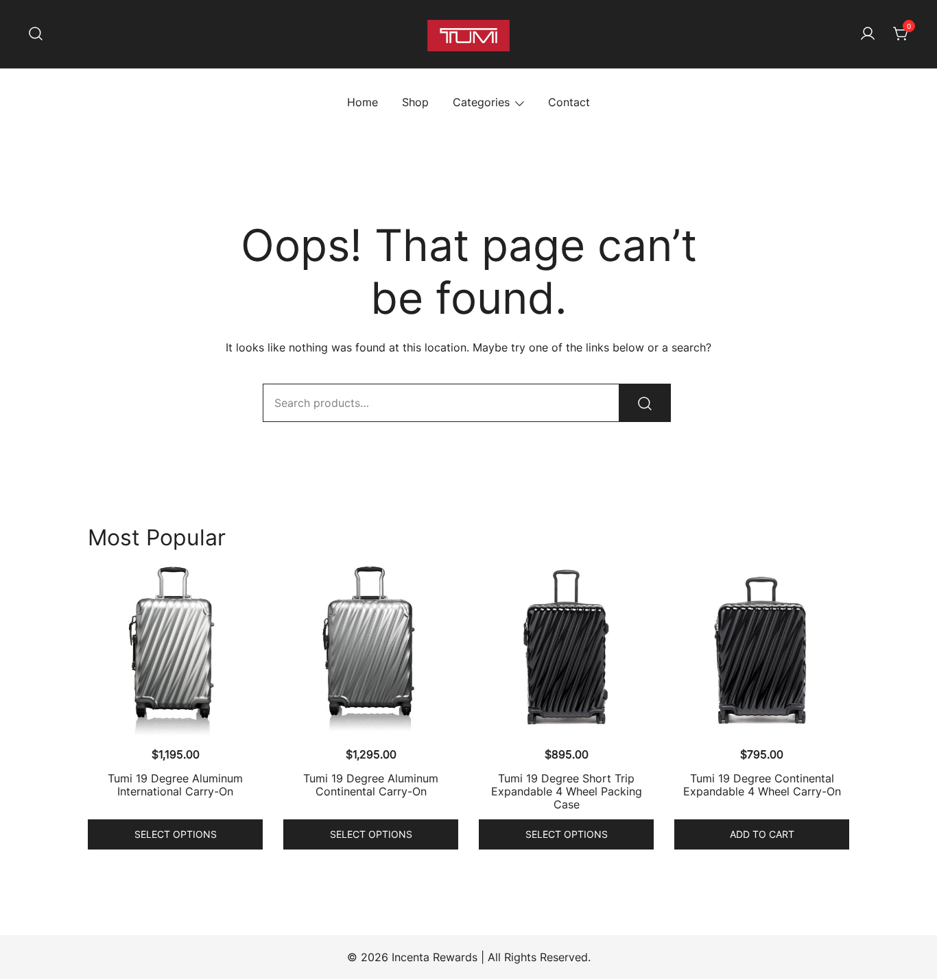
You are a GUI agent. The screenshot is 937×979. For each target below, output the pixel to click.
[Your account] (867, 34)
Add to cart (762, 834)
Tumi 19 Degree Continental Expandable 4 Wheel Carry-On (762, 784)
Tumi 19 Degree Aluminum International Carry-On (175, 784)
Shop (415, 102)
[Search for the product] (645, 403)
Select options (175, 834)
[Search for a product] (35, 34)
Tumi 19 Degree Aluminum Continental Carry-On (370, 784)
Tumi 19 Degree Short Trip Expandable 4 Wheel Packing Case (566, 791)
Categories (481, 102)
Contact (569, 102)
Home (362, 102)
